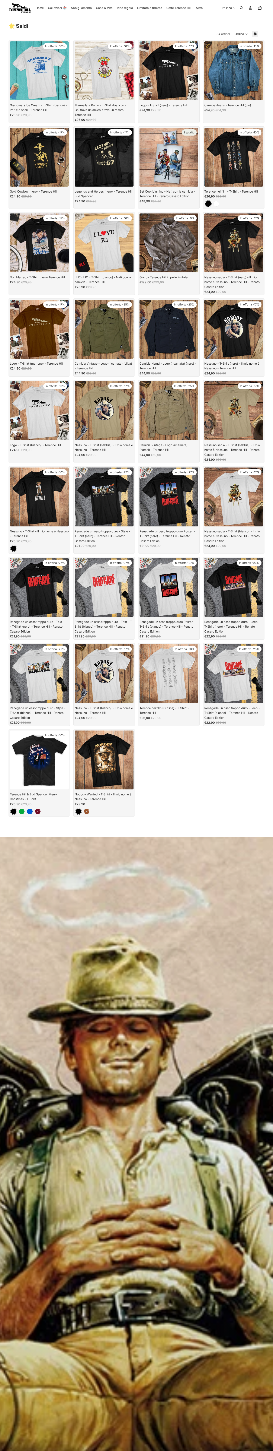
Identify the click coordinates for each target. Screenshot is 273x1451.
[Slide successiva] (256, 71)
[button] (241, 34)
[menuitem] (199, 8)
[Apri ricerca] (241, 8)
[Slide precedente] (210, 71)
